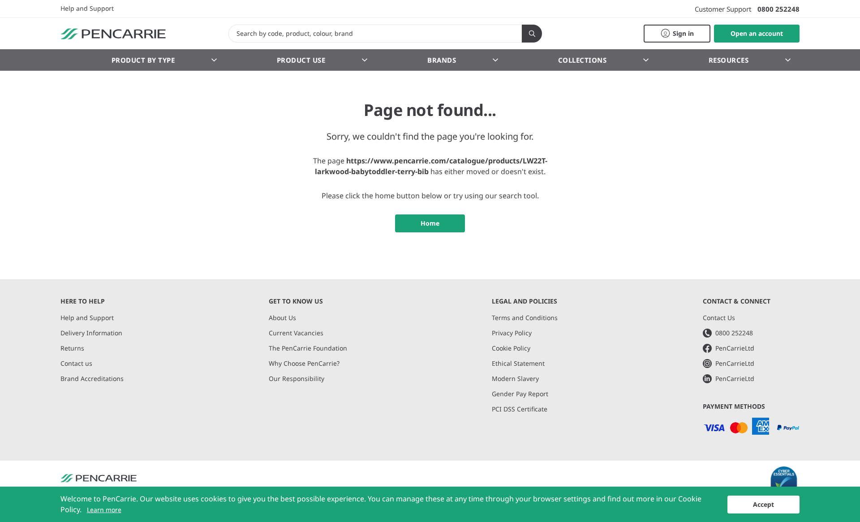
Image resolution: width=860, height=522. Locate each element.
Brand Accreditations (92, 378)
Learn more (104, 509)
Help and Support (87, 8)
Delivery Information (91, 333)
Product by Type (143, 60)
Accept (763, 504)
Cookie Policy (511, 348)
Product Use (301, 60)
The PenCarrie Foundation (308, 348)
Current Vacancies (296, 333)
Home (430, 223)
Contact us (76, 363)
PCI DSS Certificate (519, 409)
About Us (282, 317)
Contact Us (719, 317)
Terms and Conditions (525, 317)
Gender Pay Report (520, 393)
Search (532, 34)
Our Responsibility (296, 378)
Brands (441, 60)
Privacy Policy (512, 333)
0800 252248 (778, 8)
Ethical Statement (518, 363)
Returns (72, 348)
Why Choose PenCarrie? (304, 363)
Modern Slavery (515, 378)
